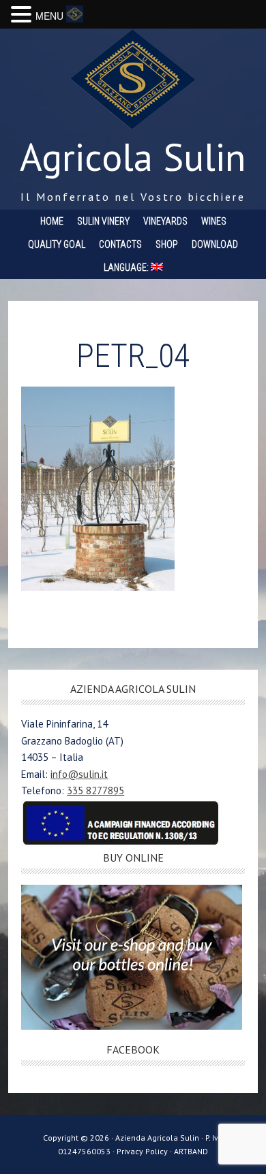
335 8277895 (95, 790)
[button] (23, 15)
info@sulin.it (79, 774)
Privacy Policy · (145, 1151)
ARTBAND (191, 1151)
